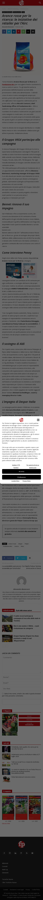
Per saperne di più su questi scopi (33, 466)
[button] (38, 420)
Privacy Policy (27, 481)
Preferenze (21, 477)
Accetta (21, 471)
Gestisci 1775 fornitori (16, 466)
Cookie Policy (15, 481)
